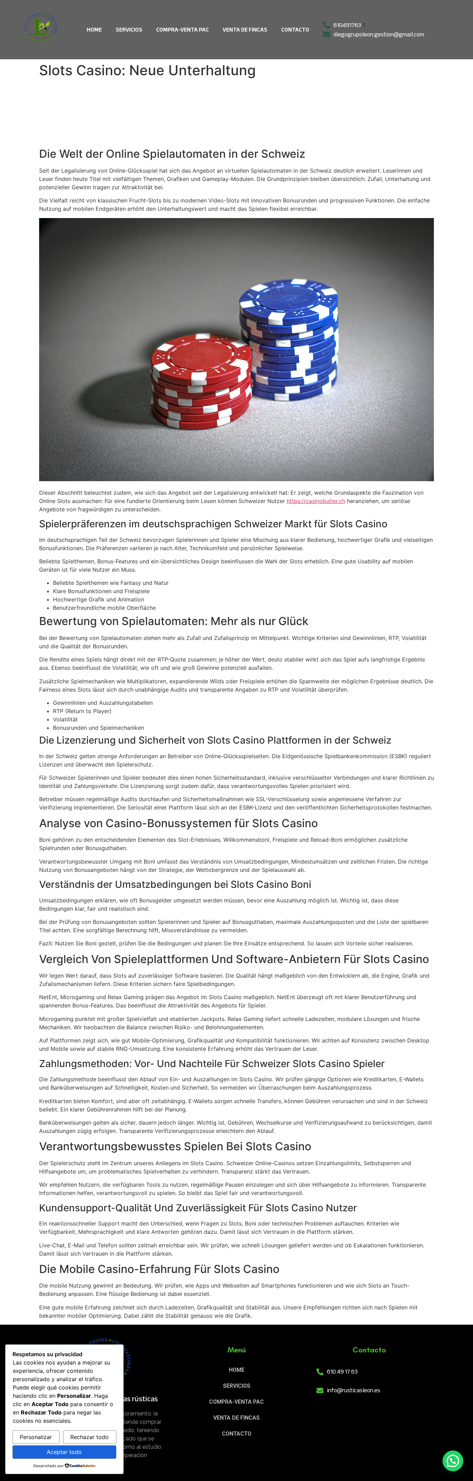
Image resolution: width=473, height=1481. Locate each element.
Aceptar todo (64, 1451)
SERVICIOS (129, 29)
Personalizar (36, 1437)
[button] (453, 1460)
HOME (94, 29)
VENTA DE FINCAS (245, 29)
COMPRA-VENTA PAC (182, 29)
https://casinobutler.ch (316, 500)
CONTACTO (295, 29)
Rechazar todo (89, 1437)
